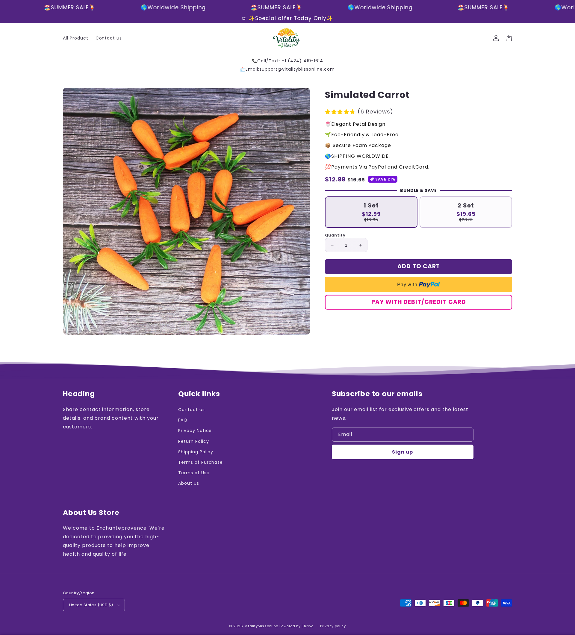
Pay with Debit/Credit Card (418, 302)
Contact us (191, 410)
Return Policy (193, 441)
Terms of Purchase (200, 462)
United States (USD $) (91, 605)
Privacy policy (333, 626)
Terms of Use (194, 473)
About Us (188, 483)
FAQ (182, 420)
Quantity (335, 235)
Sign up (402, 451)
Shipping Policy (195, 452)
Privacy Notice (195, 431)
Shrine (307, 626)
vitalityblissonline (261, 626)
